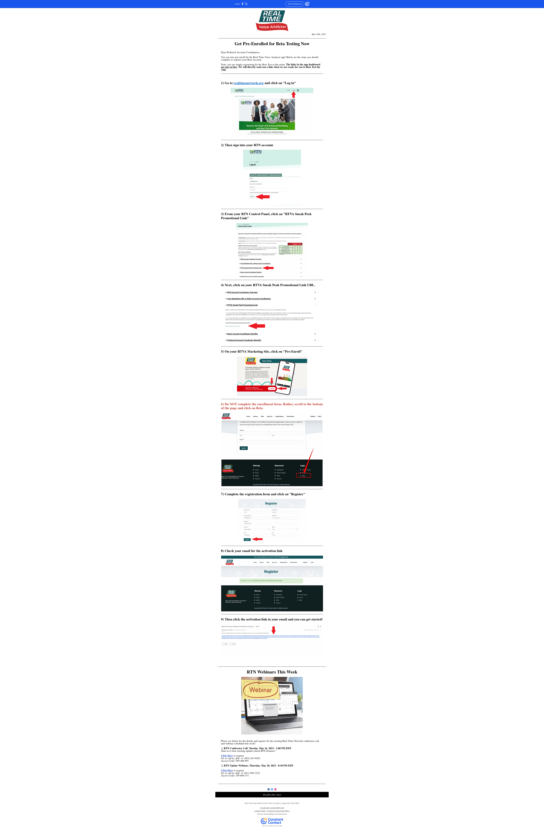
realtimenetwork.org (249, 82)
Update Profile (259, 811)
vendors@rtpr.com (270, 814)
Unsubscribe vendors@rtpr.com (272, 808)
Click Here (227, 755)
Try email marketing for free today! (272, 826)
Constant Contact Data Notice (278, 811)
